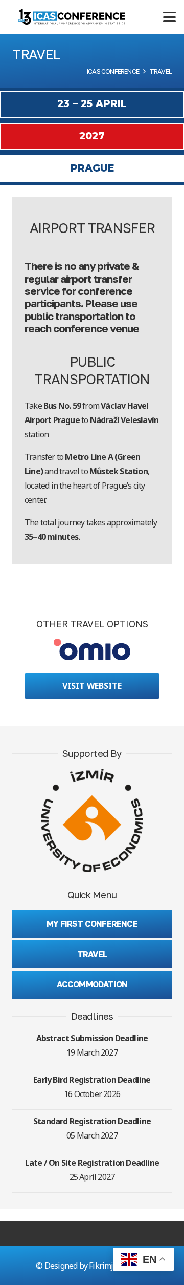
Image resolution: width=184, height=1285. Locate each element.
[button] (169, 17)
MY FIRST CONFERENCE (92, 924)
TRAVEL (92, 954)
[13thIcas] (71, 17)
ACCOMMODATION (92, 984)
